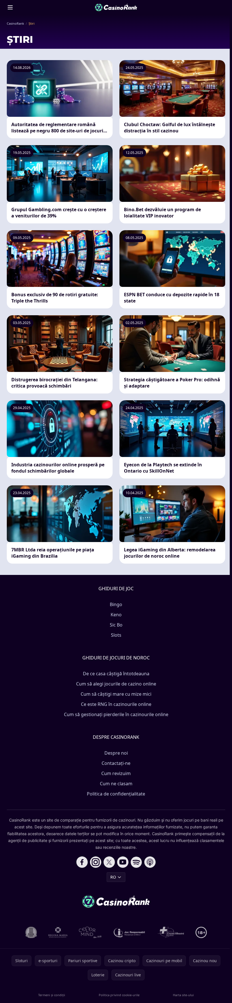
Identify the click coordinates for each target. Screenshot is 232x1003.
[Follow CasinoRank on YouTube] (122, 862)
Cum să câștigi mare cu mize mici (116, 694)
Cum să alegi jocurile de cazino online (116, 684)
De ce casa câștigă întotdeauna (116, 673)
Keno (116, 614)
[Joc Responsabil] (129, 932)
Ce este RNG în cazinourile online (116, 704)
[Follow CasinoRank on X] (109, 862)
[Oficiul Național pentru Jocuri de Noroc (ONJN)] (31, 932)
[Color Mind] (90, 932)
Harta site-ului (183, 995)
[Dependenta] (171, 932)
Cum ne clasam (116, 783)
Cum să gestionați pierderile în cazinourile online (116, 714)
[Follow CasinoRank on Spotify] (136, 862)
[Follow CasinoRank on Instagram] (95, 862)
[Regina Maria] (58, 932)
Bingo (116, 604)
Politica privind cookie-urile (119, 995)
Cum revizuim (116, 773)
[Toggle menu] (10, 7)
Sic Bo (116, 625)
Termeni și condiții (51, 995)
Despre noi (116, 753)
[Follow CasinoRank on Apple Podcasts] (150, 862)
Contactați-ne (116, 763)
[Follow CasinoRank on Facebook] (82, 862)
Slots (116, 635)
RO (113, 877)
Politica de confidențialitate (116, 794)
